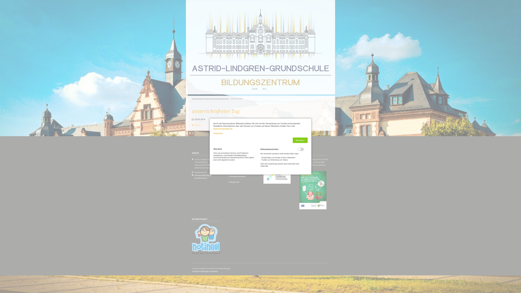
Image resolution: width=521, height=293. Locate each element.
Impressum (218, 133)
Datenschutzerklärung (222, 129)
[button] (300, 140)
